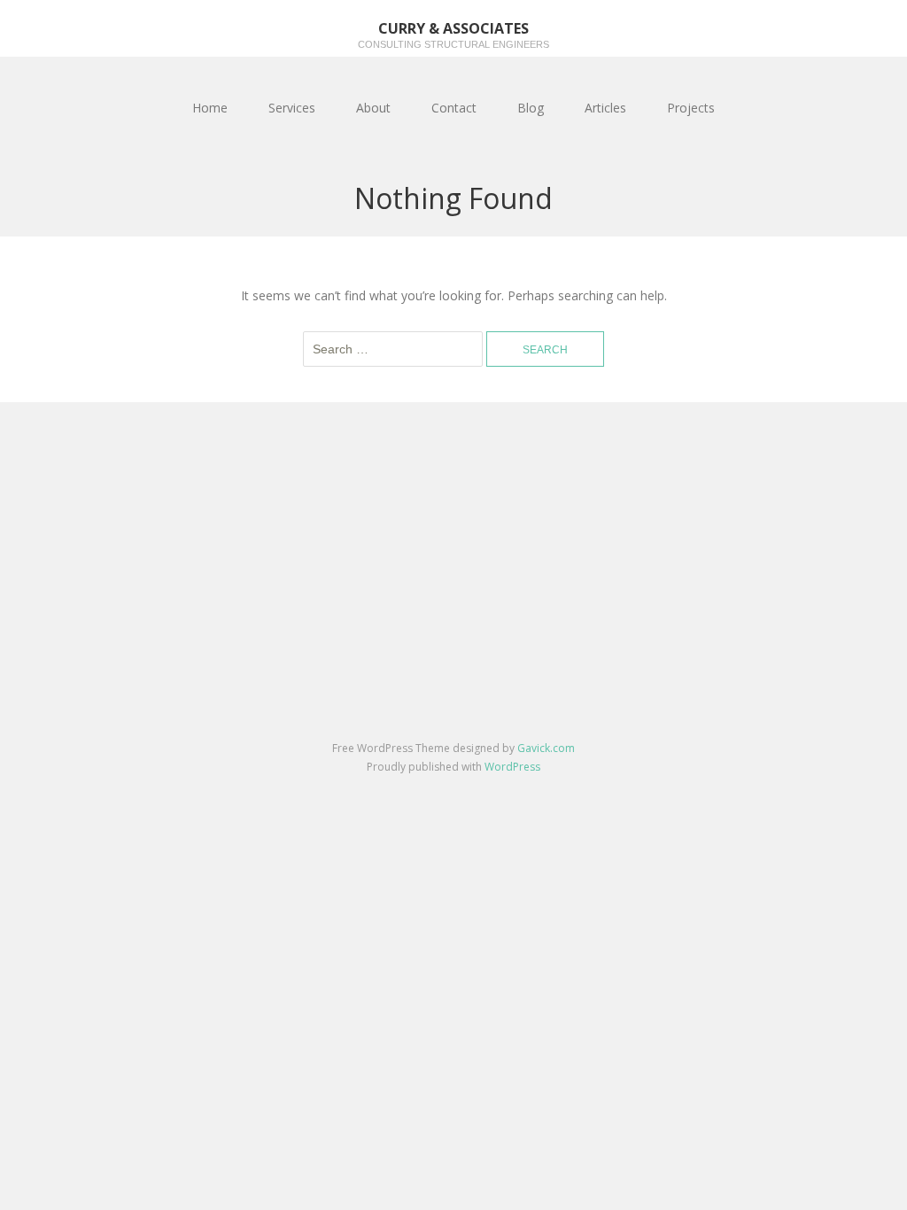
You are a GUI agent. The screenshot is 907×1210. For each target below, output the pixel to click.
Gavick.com (546, 748)
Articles (605, 107)
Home (210, 107)
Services (291, 107)
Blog (530, 107)
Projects (691, 107)
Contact (454, 107)
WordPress (512, 766)
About (373, 107)
